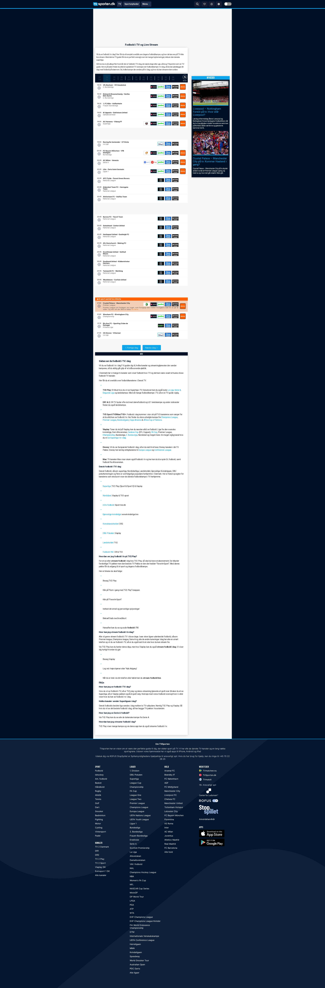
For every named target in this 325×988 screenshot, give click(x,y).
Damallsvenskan (137, 860)
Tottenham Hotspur (173, 807)
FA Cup (154, 432)
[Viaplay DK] (153, 87)
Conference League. (163, 450)
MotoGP (134, 892)
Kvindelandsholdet (111, 524)
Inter (166, 827)
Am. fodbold (101, 779)
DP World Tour (137, 896)
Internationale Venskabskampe (144, 936)
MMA (132, 948)
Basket (98, 783)
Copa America (135, 420)
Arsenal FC (169, 770)
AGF (166, 783)
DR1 (97, 851)
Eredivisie (134, 839)
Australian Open (137, 964)
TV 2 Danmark (102, 846)
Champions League (169, 417)
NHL (132, 868)
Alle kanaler (100, 875)
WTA (132, 913)
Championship (109, 435)
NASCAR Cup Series (139, 888)
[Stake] (168, 87)
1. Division (134, 770)
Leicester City (171, 811)
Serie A (178, 390)
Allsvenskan (135, 856)
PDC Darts (135, 968)
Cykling (98, 827)
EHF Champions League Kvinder (145, 921)
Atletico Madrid (171, 839)
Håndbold (99, 787)
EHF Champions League (141, 917)
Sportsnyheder (132, 4)
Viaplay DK (100, 867)
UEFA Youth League (139, 819)
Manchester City (172, 791)
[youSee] (161, 87)
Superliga (107, 486)
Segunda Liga (108, 393)
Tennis (98, 799)
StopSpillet (122, 756)
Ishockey (99, 774)
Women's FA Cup (138, 880)
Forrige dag (132, 347)
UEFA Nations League (140, 815)
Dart (97, 807)
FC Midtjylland (171, 787)
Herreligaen (135, 944)
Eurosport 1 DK (102, 871)
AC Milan (168, 831)
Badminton (100, 815)
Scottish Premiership (140, 848)
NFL (132, 884)
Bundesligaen (123, 420)
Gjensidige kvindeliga (112, 514)
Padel (97, 835)
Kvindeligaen (136, 952)
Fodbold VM (108, 552)
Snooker (99, 811)
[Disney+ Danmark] (161, 144)
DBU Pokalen (108, 533)
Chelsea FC (169, 799)
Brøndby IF (169, 774)
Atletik (98, 795)
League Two (135, 799)
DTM (132, 932)
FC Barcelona (170, 848)
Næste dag (150, 347)
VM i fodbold (136, 864)
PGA (132, 905)
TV (119, 4)
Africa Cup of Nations (153, 420)
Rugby (98, 791)
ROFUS (113, 756)
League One (135, 795)
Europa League (145, 450)
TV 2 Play (99, 859)
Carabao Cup (133, 432)
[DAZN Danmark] (161, 180)
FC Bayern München (174, 815)
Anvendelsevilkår (207, 819)
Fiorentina (169, 819)
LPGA (132, 900)
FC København (171, 779)
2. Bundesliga (131, 435)
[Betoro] (175, 87)
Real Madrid (170, 844)
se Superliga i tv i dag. (117, 438)
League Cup (135, 783)
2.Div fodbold (108, 505)
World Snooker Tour (139, 960)
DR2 (97, 855)
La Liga (170, 390)
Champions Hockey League (143, 872)
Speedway (135, 956)
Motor (98, 823)
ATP (132, 909)
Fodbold (99, 770)
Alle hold (168, 852)
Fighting (99, 819)
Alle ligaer (134, 972)
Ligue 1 (133, 823)
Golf (97, 803)
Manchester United (173, 803)
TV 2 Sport (100, 863)
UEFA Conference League (142, 940)
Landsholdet (108, 542)
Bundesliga (135, 827)
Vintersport (100, 831)
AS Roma (168, 823)
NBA (132, 876)
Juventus (168, 835)
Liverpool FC (170, 795)
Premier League (109, 420)
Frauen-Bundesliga (139, 835)
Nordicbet (107, 495)
